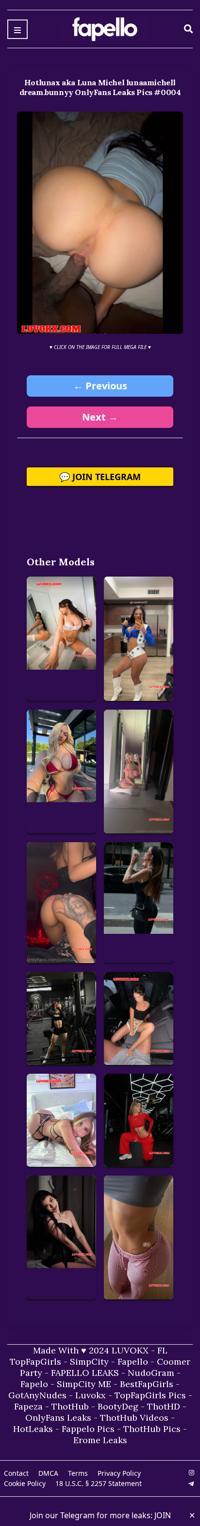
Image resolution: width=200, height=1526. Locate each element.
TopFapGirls (35, 1361)
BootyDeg (118, 1406)
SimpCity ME (84, 1384)
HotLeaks (33, 1428)
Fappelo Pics (88, 1428)
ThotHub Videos (134, 1417)
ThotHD (163, 1406)
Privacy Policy (119, 1473)
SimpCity (89, 1361)
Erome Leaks (100, 1440)
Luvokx (90, 1395)
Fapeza (28, 1406)
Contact (16, 1473)
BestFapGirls (146, 1384)
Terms (78, 1473)
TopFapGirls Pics (150, 1395)
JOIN (162, 1515)
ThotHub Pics (152, 1428)
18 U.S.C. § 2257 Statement (98, 1483)
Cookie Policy (25, 1483)
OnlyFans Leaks (58, 1417)
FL (162, 1350)
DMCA (48, 1473)
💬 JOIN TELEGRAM (100, 477)
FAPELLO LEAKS (85, 1372)
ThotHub (70, 1406)
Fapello (132, 1361)
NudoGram (151, 1372)
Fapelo (34, 1384)
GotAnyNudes (37, 1395)
